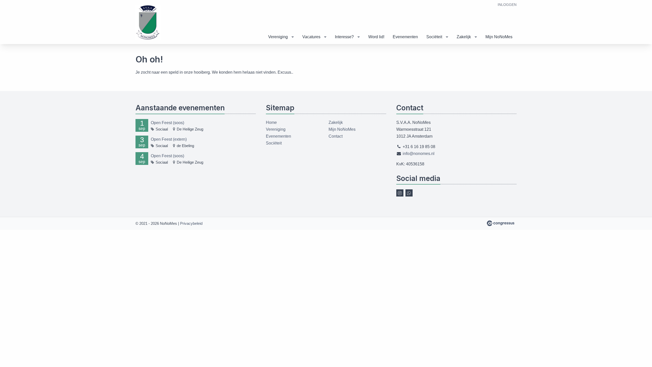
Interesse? (344, 37)
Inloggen (507, 5)
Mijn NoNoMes (498, 37)
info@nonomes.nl (418, 153)
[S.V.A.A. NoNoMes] (148, 22)
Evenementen (405, 37)
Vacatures (311, 37)
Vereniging (278, 37)
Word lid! (376, 37)
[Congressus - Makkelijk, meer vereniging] (501, 223)
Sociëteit (434, 37)
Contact (336, 136)
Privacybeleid (191, 223)
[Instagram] (399, 192)
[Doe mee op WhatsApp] (409, 192)
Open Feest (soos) (167, 123)
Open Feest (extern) (169, 139)
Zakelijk (464, 37)
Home (271, 122)
